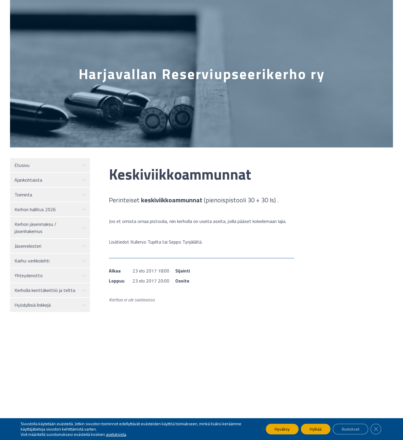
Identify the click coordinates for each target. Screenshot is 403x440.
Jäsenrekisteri (27, 245)
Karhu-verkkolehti (32, 260)
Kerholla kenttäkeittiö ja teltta (44, 290)
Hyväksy (282, 429)
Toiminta (23, 194)
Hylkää (316, 429)
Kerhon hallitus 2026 (35, 209)
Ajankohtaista (28, 179)
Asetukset (350, 429)
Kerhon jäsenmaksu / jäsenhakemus (35, 228)
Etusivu (22, 165)
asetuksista (116, 434)
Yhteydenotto (28, 275)
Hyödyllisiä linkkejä (32, 304)
